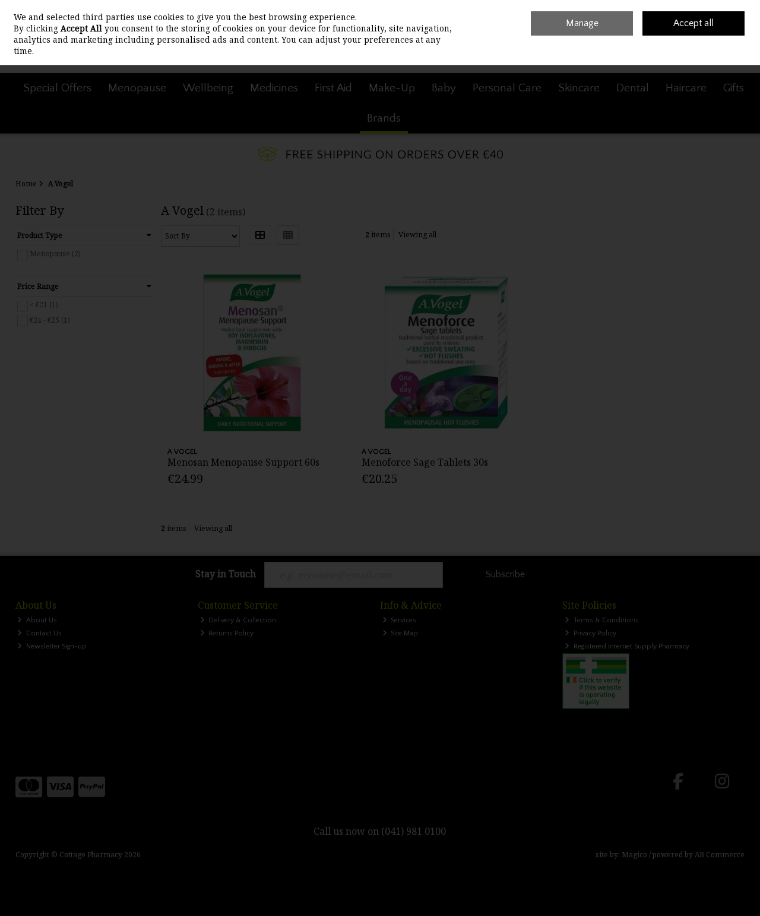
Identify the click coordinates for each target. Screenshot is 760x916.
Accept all (693, 23)
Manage (582, 23)
